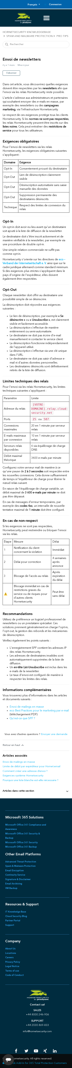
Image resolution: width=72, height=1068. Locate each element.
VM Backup (11, 888)
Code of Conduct (14, 975)
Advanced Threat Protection (20, 862)
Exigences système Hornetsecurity (23, 775)
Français (33, 4)
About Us (10, 949)
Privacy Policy (12, 962)
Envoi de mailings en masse (27, 707)
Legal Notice (12, 966)
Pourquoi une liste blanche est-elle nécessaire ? (30, 780)
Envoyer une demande (54, 734)
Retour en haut (12, 745)
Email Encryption (14, 871)
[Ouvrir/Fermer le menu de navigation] (45, 4)
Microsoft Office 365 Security (21, 842)
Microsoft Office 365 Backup (21, 847)
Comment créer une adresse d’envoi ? (25, 771)
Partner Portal (12, 921)
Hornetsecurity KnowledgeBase (27, 32)
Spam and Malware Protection (29, 36)
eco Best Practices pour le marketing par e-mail (39, 710)
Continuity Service (15, 875)
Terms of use (12, 971)
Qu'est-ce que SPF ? (22, 718)
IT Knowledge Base (15, 912)
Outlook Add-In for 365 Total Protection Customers (36, 1063)
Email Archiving (13, 884)
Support (9, 925)
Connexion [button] (55, 4)
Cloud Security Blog (16, 916)
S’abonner (11, 73)
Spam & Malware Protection (20, 866)
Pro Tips (62, 36)
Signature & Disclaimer (18, 879)
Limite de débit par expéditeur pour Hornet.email (31, 766)
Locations (10, 953)
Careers (9, 957)
